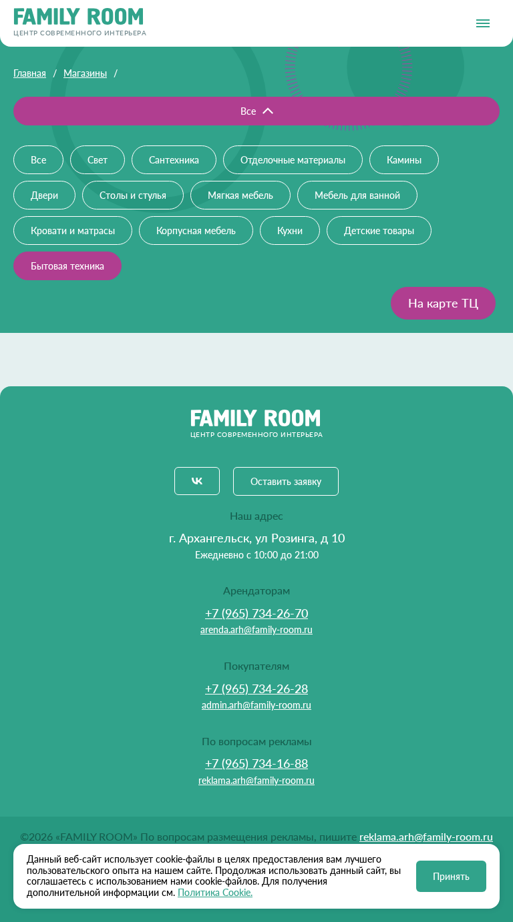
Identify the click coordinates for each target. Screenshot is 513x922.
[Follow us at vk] (197, 481)
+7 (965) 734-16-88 (256, 763)
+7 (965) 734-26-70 (256, 613)
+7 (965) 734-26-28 (256, 688)
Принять (451, 876)
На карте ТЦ (443, 303)
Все (248, 111)
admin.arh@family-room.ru (256, 705)
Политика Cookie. (215, 892)
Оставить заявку (285, 481)
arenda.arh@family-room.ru (256, 629)
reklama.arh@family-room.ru (256, 780)
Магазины (85, 73)
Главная (29, 73)
